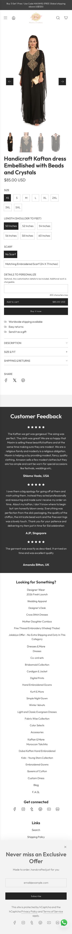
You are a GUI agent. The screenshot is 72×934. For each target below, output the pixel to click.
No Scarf (10, 254)
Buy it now (36, 311)
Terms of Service (53, 911)
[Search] (58, 18)
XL (45, 197)
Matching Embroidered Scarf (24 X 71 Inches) (31, 264)
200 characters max (59, 295)
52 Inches (27, 226)
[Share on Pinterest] (23, 381)
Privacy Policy (29, 911)
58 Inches (27, 235)
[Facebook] (15, 809)
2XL (54, 197)
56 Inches (11, 235)
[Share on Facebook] (6, 381)
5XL (18, 207)
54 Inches (44, 226)
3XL (7, 207)
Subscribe (36, 896)
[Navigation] (5, 18)
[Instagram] (23, 809)
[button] (9, 81)
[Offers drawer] (13, 18)
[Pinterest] (40, 809)
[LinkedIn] (57, 809)
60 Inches (44, 235)
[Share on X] (15, 381)
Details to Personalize (20, 274)
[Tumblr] (32, 809)
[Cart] (66, 18)
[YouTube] (49, 809)
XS (7, 197)
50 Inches (11, 226)
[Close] (65, 847)
